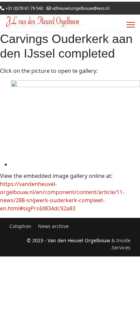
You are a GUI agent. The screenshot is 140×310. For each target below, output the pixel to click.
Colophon (20, 226)
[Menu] (130, 25)
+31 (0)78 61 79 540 (24, 8)
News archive (53, 226)
